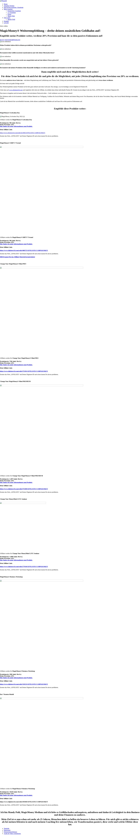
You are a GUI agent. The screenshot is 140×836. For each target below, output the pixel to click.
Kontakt (6, 21)
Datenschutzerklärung (10, 832)
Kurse (9, 14)
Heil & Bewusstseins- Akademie (13, 7)
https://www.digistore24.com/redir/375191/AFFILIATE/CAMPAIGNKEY (24, 371)
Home (6, 4)
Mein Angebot (8, 9)
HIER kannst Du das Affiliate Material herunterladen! (17, 257)
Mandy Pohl (11, 19)
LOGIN (6, 23)
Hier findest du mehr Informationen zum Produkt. (16, 126)
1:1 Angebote (12, 12)
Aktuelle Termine (9, 6)
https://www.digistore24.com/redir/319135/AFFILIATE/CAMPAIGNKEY (24, 684)
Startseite (6, 828)
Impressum (7, 830)
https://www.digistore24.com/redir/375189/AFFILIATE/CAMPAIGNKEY (24, 489)
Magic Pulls (11, 16)
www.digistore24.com (15, 90)
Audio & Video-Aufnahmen (12, 833)
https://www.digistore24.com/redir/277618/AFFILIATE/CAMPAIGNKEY (24, 566)
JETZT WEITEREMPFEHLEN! (10, 40)
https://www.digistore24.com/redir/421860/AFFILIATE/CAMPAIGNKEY (22, 133)
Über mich (7, 18)
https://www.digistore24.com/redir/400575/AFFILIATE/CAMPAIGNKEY (24, 250)
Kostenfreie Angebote (14, 11)
